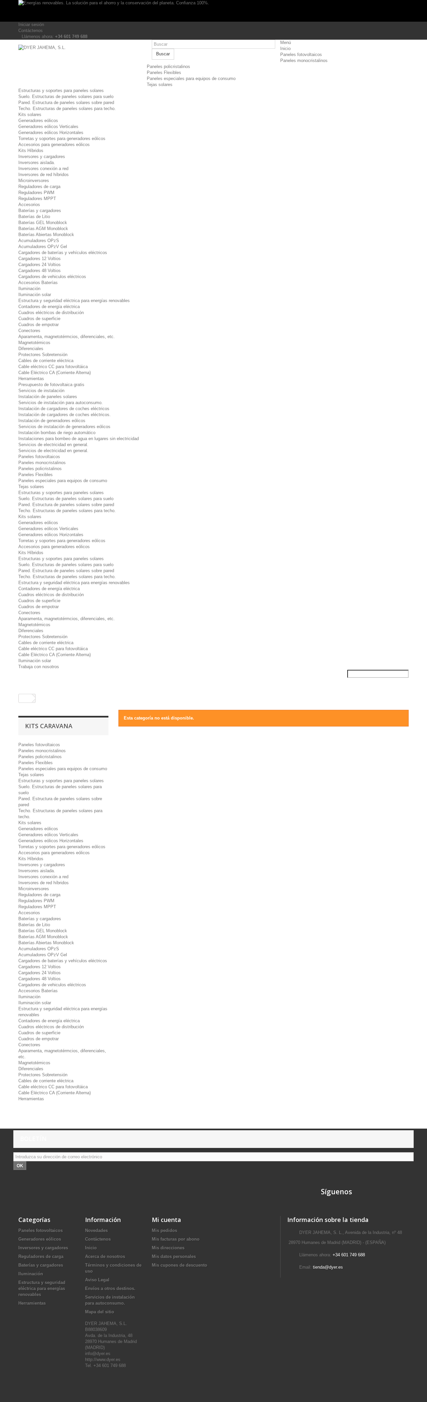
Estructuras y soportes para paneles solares (61, 90)
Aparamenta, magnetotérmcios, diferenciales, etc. (66, 336)
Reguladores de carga (39, 186)
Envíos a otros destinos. (110, 1288)
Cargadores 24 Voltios (39, 264)
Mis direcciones (168, 1247)
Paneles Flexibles (164, 72)
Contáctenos (30, 30)
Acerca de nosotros (105, 1256)
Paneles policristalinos (168, 66)
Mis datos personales (174, 1256)
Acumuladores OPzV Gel (42, 246)
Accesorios (29, 204)
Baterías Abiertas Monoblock (46, 234)
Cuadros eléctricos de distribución (51, 312)
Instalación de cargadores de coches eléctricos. (64, 414)
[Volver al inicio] (25, 698)
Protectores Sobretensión (42, 354)
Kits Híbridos (30, 150)
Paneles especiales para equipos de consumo (191, 78)
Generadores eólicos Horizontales (50, 132)
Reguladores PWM (36, 192)
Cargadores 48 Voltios (39, 270)
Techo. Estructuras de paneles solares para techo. (67, 108)
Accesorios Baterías (38, 282)
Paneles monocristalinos (304, 60)
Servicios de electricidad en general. (53, 444)
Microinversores (33, 180)
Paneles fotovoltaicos (301, 54)
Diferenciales (30, 348)
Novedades (96, 1230)
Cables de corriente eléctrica (45, 360)
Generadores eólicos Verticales (48, 126)
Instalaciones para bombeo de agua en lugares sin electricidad (78, 438)
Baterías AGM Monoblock (43, 228)
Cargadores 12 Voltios (39, 258)
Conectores (29, 330)
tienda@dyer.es (328, 1267)
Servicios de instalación (41, 390)
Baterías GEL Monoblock (42, 222)
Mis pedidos (164, 1230)
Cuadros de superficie (39, 318)
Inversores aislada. (36, 162)
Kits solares (29, 114)
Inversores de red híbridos (43, 174)
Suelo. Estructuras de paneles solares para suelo (65, 96)
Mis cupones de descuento (179, 1265)
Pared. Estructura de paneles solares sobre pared (66, 102)
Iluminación (29, 288)
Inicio (285, 48)
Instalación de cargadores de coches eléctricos (63, 408)
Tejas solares (159, 84)
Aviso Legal (97, 1279)
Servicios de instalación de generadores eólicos (64, 426)
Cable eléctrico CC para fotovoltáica (53, 366)
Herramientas (31, 378)
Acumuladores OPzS (38, 240)
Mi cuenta (166, 1220)
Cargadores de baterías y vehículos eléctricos (62, 252)
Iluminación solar (34, 294)
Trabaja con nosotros (38, 666)
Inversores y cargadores (41, 156)
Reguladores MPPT (37, 198)
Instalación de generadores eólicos (51, 420)
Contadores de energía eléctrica (49, 306)
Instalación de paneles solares (47, 396)
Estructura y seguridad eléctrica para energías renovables (74, 300)
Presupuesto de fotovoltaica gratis (51, 384)
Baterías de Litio (34, 216)
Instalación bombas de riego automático (56, 432)
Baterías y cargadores (39, 210)
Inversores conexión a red (43, 168)
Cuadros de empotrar (38, 324)
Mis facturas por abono (175, 1239)
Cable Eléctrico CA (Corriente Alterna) (54, 372)
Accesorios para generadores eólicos (54, 144)
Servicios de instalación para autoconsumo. (60, 402)
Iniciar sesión (31, 24)
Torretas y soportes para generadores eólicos (61, 138)
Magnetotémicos (34, 342)
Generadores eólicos (38, 120)
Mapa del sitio (99, 1311)
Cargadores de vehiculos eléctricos (52, 276)
